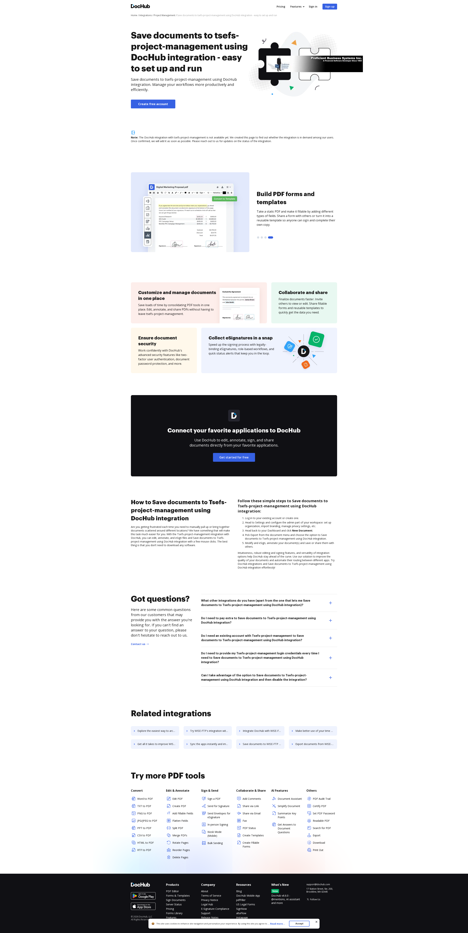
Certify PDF (319, 806)
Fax (245, 820)
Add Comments (252, 798)
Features (295, 6)
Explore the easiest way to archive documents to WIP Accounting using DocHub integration (158, 731)
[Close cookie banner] (316, 922)
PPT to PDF (144, 828)
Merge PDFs (179, 835)
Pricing (281, 6)
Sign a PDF (213, 798)
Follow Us (315, 899)
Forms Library (174, 913)
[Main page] (140, 6)
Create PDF (179, 806)
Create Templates (253, 835)
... (276, 923)
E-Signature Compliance (215, 908)
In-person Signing (217, 824)
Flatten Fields (180, 820)
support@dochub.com (318, 884)
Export (316, 835)
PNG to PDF (144, 813)
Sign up (330, 6)
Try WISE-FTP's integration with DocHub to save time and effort (211, 731)
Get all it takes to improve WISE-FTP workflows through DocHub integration (158, 744)
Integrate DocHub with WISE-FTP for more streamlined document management (263, 731)
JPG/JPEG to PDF (147, 820)
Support (205, 913)
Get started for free (234, 457)
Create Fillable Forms (251, 844)
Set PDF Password (324, 813)
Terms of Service (211, 895)
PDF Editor (172, 891)
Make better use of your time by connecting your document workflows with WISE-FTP (316, 731)
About (204, 891)
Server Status (174, 904)
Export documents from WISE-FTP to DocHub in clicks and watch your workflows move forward (316, 744)
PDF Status (249, 828)
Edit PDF (177, 798)
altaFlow (241, 913)
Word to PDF (145, 798)
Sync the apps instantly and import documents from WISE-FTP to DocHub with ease (211, 744)
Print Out (318, 850)
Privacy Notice (209, 900)
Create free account (153, 104)
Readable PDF (321, 820)
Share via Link (251, 806)
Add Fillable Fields (182, 813)
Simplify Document (289, 806)
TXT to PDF (144, 806)
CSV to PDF (144, 835)
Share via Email (252, 813)
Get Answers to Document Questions (287, 828)
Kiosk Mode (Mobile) (214, 833)
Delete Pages (180, 857)
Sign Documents (176, 900)
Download (319, 842)
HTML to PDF (145, 842)
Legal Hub (207, 904)
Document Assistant (290, 798)
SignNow (241, 908)
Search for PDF (322, 828)
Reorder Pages (181, 850)
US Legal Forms (245, 904)
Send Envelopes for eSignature (218, 815)
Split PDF (177, 828)
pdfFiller (241, 900)
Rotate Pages (180, 842)
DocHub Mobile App (248, 895)
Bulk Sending (215, 843)
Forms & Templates (178, 895)
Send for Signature (218, 806)
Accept (299, 923)
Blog (239, 891)
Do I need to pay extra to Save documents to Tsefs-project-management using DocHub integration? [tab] (258, 620)
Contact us (138, 644)
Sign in (313, 6)
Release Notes (209, 917)
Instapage (242, 917)
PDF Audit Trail (322, 798)
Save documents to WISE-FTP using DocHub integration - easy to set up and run (263, 744)
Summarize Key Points (287, 815)
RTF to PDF (144, 850)
